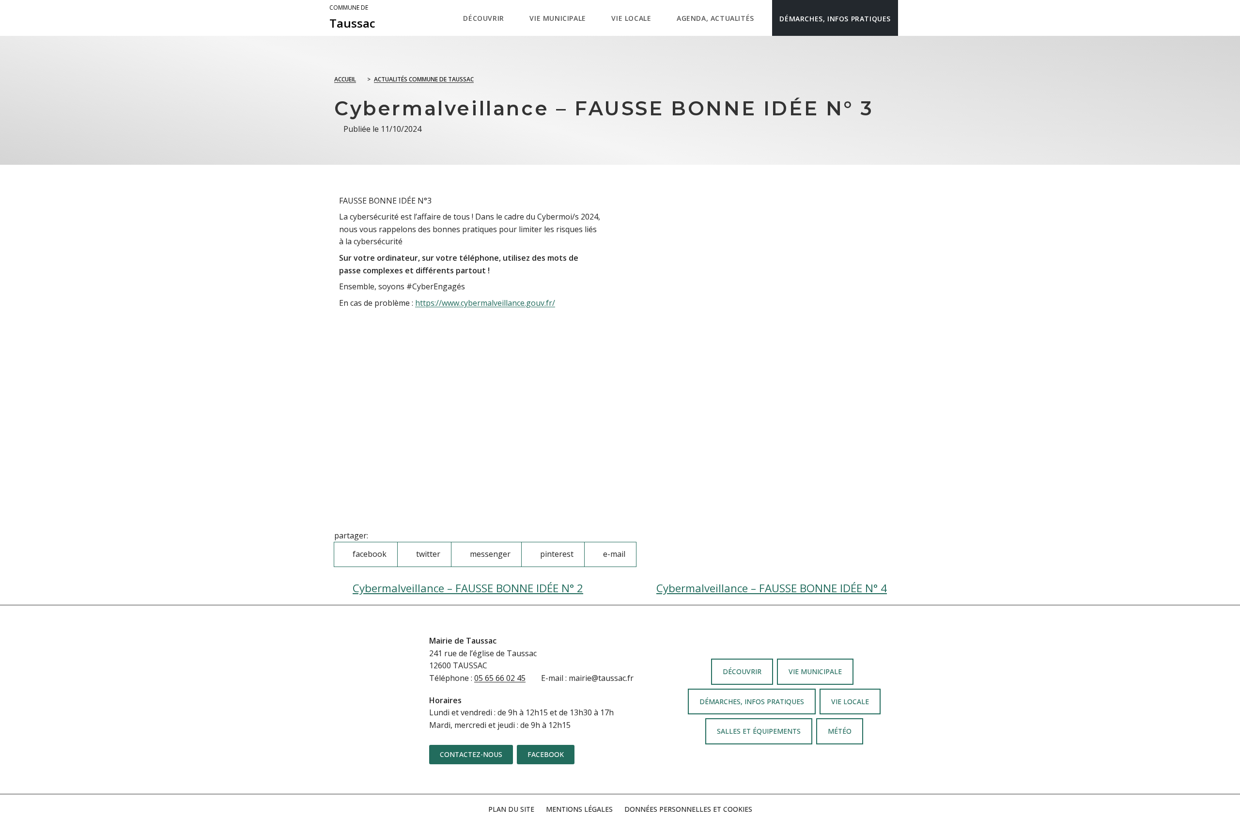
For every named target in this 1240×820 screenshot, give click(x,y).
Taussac (352, 17)
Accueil (345, 79)
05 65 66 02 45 (500, 678)
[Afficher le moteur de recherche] (908, 18)
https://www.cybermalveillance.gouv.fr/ (485, 303)
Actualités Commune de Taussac (424, 79)
